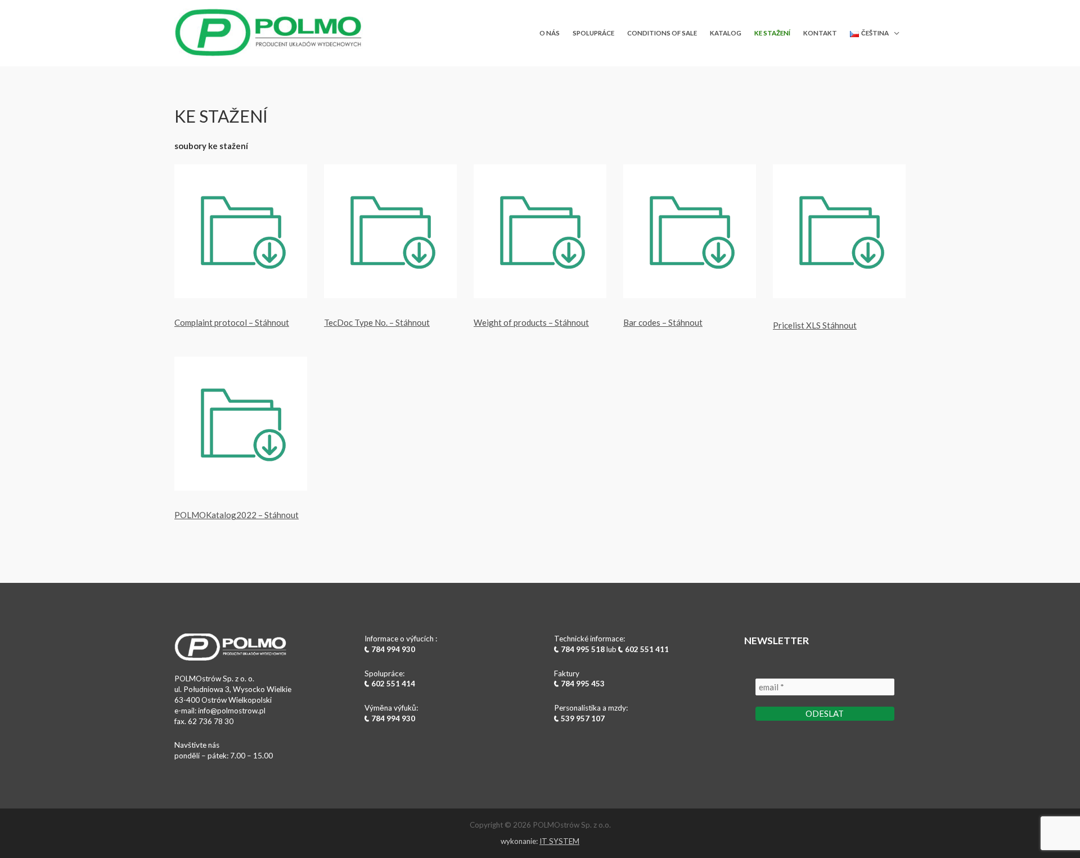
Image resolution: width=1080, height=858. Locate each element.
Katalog (725, 33)
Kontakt (820, 33)
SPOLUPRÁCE (593, 33)
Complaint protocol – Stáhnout (231, 322)
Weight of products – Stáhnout (531, 322)
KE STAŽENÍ (772, 33)
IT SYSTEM (559, 841)
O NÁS (549, 33)
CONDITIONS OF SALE (662, 33)
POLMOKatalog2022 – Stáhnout (236, 515)
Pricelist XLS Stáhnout (815, 325)
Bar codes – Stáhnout (663, 322)
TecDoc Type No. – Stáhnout (377, 322)
